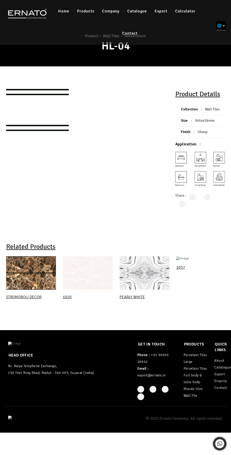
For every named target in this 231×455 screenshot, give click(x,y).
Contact (130, 33)
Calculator (185, 11)
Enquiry (220, 381)
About (219, 360)
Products (85, 11)
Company (111, 11)
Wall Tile (190, 395)
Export (161, 11)
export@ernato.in (151, 375)
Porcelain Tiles (195, 355)
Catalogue (137, 11)
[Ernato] (27, 13)
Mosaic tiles (193, 389)
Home (63, 11)
